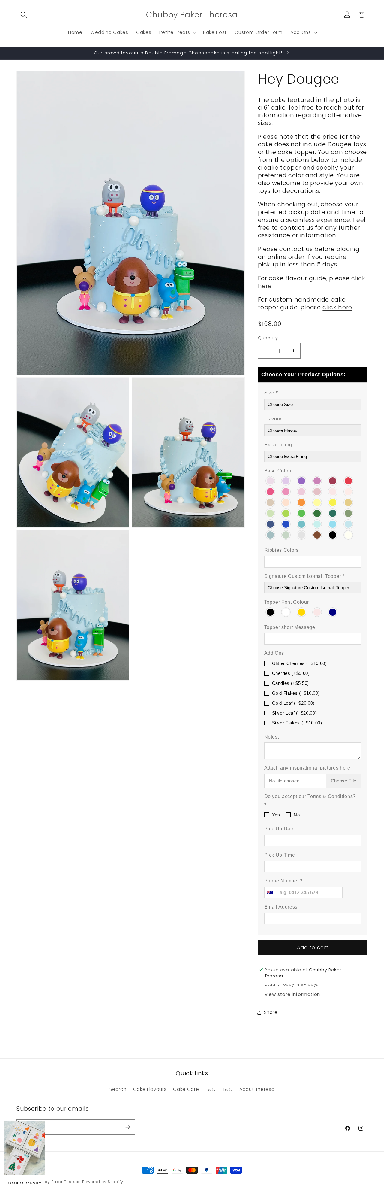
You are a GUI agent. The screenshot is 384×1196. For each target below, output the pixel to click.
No (297, 814)
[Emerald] (333, 513)
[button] (23, 15)
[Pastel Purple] (286, 480)
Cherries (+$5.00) (291, 673)
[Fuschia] (317, 480)
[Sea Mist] (270, 535)
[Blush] (333, 491)
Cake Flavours (150, 1089)
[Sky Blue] (333, 523)
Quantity (268, 338)
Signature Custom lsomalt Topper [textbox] (304, 575)
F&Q (211, 1089)
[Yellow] (333, 502)
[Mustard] (348, 502)
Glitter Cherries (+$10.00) (299, 663)
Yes (276, 814)
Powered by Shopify (102, 1181)
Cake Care (186, 1089)
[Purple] (302, 480)
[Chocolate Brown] (317, 535)
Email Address (281, 906)
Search (118, 1089)
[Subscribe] (128, 1127)
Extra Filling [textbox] (278, 444)
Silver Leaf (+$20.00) (294, 712)
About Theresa (257, 1089)
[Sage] (286, 535)
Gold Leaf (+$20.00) (293, 703)
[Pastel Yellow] (317, 502)
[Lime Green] (286, 513)
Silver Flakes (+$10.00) (297, 722)
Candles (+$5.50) (290, 683)
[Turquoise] (302, 523)
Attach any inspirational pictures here (307, 767)
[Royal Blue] (286, 523)
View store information (292, 994)
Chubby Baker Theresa (57, 1181)
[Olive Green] (348, 513)
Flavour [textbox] (273, 418)
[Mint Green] (270, 513)
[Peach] (286, 502)
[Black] (333, 535)
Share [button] (271, 1012)
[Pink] (317, 611)
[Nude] (348, 491)
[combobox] (270, 892)
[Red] (348, 480)
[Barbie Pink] (286, 491)
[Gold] (302, 611)
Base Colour (278, 470)
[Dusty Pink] (317, 491)
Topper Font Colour (286, 602)
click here (337, 307)
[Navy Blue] (270, 523)
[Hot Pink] (270, 491)
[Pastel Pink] (302, 491)
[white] (286, 611)
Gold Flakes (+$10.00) (296, 693)
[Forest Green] (317, 513)
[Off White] (348, 535)
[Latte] (270, 502)
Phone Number (283, 880)
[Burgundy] (333, 480)
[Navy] (333, 611)
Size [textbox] (271, 392)
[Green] (302, 513)
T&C (228, 1089)
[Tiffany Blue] (317, 523)
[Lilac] (270, 480)
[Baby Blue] (348, 523)
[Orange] (302, 502)
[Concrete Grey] (302, 535)
